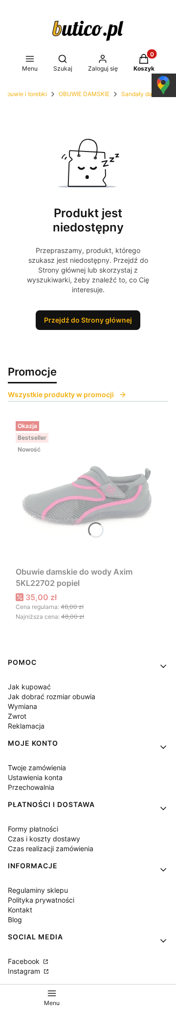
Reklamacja (26, 726)
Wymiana (22, 706)
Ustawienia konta (35, 777)
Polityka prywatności (41, 900)
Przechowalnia (31, 787)
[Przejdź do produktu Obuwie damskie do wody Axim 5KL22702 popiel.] (88, 489)
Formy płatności (33, 829)
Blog (15, 919)
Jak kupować (29, 686)
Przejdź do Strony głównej (88, 320)
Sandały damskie (144, 94)
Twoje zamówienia (37, 767)
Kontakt (20, 910)
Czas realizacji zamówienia (50, 848)
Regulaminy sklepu (38, 890)
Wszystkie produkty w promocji (61, 394)
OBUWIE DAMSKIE (84, 94)
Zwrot (17, 716)
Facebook (25, 961)
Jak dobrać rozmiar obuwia (51, 696)
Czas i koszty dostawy (44, 838)
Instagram (25, 971)
